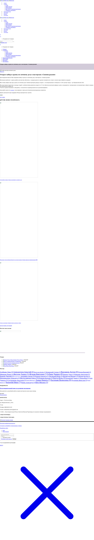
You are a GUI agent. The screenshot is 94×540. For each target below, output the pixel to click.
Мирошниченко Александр (10, 378)
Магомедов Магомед (70, 376)
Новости (2, 71)
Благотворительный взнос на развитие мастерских (15, 388)
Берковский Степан (53, 372)
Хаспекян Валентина (61, 380)
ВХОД (1, 445)
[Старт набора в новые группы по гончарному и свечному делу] (19, 177)
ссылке (12, 90)
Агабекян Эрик (6, 372)
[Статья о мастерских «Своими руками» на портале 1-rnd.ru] (19, 320)
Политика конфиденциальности (7, 423)
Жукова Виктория (38, 374)
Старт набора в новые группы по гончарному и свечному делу (11, 179)
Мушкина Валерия (45, 378)
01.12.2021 (2, 97)
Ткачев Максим (31, 380)
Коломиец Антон (27, 376)
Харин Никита (43, 380)
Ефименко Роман (6, 374)
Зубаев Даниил (55, 374)
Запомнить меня (6, 437)
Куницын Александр (42, 376)
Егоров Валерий (84, 372)
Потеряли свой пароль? (6, 439)
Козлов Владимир (17, 376)
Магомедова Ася (84, 376)
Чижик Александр (28, 382)
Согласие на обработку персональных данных (11, 425)
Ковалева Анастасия (82, 374)
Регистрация (6, 431)
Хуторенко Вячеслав (79, 380)
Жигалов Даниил (21, 374)
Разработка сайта (4, 428)
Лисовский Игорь (55, 376)
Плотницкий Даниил (72, 378)
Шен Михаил (41, 382)
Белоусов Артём (39, 372)
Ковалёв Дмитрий (7, 376)
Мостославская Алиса (29, 378)
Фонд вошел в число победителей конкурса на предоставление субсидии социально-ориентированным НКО (19, 259)
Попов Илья (84, 378)
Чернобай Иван (13, 382)
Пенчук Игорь (59, 378)
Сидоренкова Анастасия (17, 380)
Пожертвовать (3, 394)
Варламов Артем (69, 372)
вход (4, 430)
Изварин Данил (68, 374)
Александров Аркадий (23, 372)
